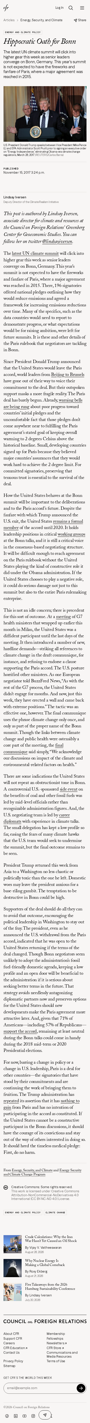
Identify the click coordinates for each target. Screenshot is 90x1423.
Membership (56, 1334)
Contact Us (11, 1353)
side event (69, 789)
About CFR (11, 1334)
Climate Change (55, 1212)
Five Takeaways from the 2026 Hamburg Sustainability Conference (50, 1286)
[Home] (6, 8)
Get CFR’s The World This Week (27, 1378)
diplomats (12, 821)
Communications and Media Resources (62, 1354)
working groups (71, 534)
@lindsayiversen (57, 241)
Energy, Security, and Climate (32, 1170)
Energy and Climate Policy (23, 32)
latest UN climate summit (35, 253)
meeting (63, 617)
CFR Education (14, 1348)
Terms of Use (56, 1361)
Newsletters (55, 1343)
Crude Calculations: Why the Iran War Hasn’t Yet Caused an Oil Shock (51, 1239)
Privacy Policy (13, 1361)
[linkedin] (15, 1416)
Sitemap (9, 1366)
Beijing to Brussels (67, 375)
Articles (8, 20)
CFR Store (54, 1348)
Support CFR (12, 1339)
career (64, 815)
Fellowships (55, 1339)
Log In (59, 8)
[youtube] (24, 1416)
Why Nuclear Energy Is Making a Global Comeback (45, 1263)
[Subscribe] (81, 1388)
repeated (11, 1101)
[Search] (70, 7)
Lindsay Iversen (14, 197)
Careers (9, 1343)
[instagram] (33, 1416)
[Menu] (82, 7)
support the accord (20, 1031)
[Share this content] (45, 1415)
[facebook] (6, 1416)
